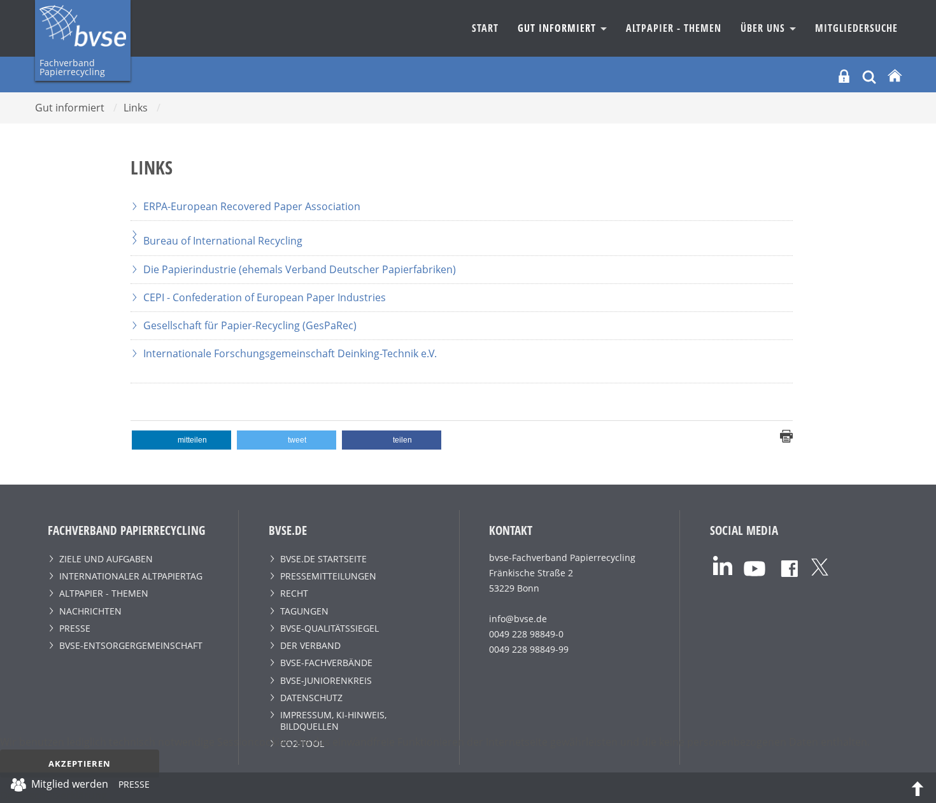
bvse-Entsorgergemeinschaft (130, 645)
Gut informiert (558, 28)
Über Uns (764, 28)
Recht (294, 593)
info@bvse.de (518, 619)
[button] (181, 440)
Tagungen (304, 611)
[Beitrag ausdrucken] (786, 435)
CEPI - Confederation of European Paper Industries (264, 297)
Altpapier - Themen (673, 28)
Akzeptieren (79, 763)
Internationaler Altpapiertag (130, 576)
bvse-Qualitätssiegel (329, 628)
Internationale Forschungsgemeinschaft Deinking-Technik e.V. (290, 353)
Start (485, 28)
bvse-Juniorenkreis (326, 680)
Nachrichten (90, 611)
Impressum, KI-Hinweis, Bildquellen (333, 720)
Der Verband (310, 645)
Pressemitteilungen (328, 576)
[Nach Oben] (917, 788)
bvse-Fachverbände (326, 663)
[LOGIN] (844, 76)
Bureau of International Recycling (222, 241)
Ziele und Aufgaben (106, 559)
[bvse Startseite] (894, 76)
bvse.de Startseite (323, 559)
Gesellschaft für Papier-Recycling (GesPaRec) (250, 325)
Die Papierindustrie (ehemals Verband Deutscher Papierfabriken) (299, 269)
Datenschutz (311, 698)
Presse (74, 628)
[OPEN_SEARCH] (869, 75)
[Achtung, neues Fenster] (462, 228)
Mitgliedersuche (856, 28)
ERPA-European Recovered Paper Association (251, 206)
